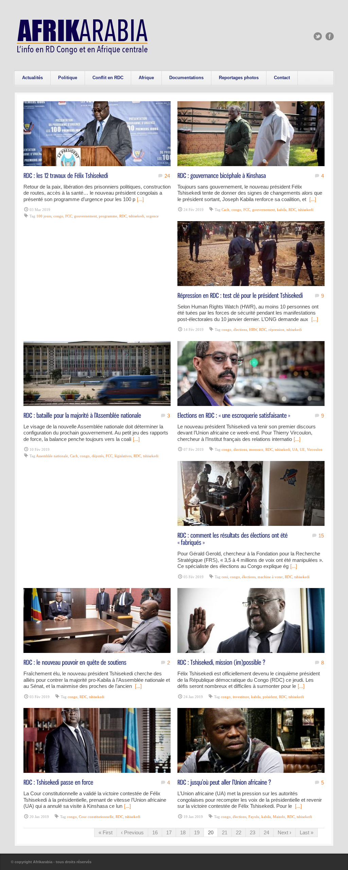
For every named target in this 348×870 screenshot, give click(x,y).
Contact (282, 77)
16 (155, 832)
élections (240, 329)
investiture (241, 697)
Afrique (146, 77)
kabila (281, 210)
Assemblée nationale (52, 456)
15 (321, 535)
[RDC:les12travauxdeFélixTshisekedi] (65, 175)
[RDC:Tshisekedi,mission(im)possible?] (221, 661)
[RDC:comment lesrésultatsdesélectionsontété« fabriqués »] (233, 538)
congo (58, 216)
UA (295, 449)
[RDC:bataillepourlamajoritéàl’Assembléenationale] (82, 415)
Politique (67, 77)
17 (169, 832)
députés (98, 456)
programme (108, 216)
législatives (123, 456)
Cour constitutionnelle (96, 817)
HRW (253, 329)
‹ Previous (132, 832)
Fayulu (253, 817)
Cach (225, 210)
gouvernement (85, 216)
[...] (140, 199)
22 (238, 832)
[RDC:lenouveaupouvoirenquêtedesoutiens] (74, 661)
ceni (225, 577)
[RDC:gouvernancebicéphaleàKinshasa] (221, 175)
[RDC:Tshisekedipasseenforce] (58, 781)
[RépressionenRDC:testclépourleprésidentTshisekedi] (240, 295)
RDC (123, 216)
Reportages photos (239, 77)
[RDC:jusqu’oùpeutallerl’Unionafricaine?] (224, 781)
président (270, 697)
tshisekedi (136, 216)
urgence (152, 216)
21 (224, 832)
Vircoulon (315, 449)
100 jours (43, 216)
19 (196, 832)
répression (276, 329)
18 (183, 832)
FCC (68, 216)
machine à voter (270, 577)
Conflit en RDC (107, 77)
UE (302, 449)
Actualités (32, 77)
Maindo (279, 817)
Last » (306, 832)
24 (167, 176)
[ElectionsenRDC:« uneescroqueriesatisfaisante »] (233, 415)
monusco (256, 449)
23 (252, 832)
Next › (284, 832)
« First (105, 832)
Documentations (186, 77)
